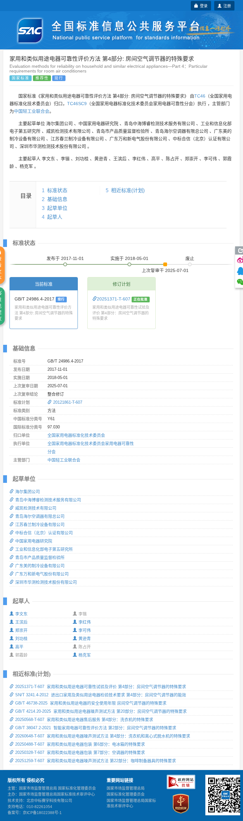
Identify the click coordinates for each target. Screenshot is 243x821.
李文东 (21, 613)
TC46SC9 (77, 103)
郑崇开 (21, 630)
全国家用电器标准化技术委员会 (76, 435)
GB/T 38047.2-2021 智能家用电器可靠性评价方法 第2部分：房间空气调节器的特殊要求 (95, 727)
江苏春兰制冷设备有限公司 (40, 524)
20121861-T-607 (67, 402)
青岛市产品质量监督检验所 (40, 557)
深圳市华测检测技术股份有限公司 (46, 582)
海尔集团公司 (27, 491)
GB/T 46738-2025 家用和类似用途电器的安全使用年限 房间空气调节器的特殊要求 (90, 703)
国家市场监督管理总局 (126, 788)
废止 (189, 258)
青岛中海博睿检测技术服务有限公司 (48, 499)
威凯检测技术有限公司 (35, 508)
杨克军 (84, 655)
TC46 (199, 95)
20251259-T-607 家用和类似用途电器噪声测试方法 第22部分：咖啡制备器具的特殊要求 (95, 760)
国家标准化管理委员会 (126, 794)
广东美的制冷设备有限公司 (40, 565)
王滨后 (21, 622)
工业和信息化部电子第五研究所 (44, 549)
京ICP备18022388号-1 (42, 813)
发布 (65, 258)
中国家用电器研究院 (33, 541)
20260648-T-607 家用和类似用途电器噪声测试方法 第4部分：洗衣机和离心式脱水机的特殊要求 (102, 736)
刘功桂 (21, 638)
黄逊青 (84, 638)
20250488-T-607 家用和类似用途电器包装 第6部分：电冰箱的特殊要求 (80, 744)
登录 (203, 5)
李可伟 (84, 630)
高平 (19, 646)
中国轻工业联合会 (31, 111)
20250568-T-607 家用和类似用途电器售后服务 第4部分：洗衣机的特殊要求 (84, 719)
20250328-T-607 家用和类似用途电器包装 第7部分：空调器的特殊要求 (80, 752)
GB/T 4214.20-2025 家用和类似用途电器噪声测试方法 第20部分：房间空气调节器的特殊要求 (101, 711)
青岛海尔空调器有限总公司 (40, 516)
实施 (129, 258)
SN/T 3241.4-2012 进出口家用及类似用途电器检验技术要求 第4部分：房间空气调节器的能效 (100, 694)
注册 (226, 5)
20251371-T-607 (114, 298)
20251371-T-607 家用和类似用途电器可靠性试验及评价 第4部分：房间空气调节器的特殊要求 (100, 686)
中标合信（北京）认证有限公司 (44, 532)
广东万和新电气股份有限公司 (42, 574)
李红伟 (84, 622)
